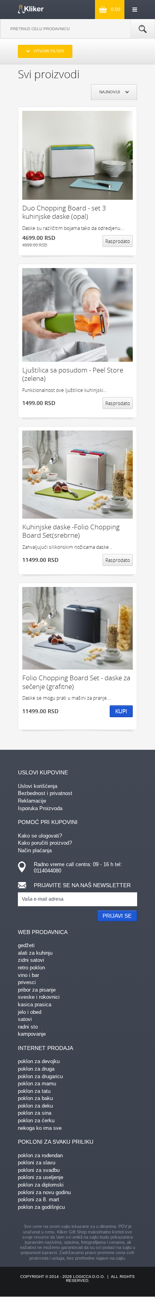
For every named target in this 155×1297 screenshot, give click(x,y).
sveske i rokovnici (39, 997)
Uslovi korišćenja (37, 786)
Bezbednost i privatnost (45, 793)
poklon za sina (34, 1113)
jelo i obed (29, 1012)
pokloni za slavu (36, 1163)
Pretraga (142, 29)
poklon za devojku (39, 1061)
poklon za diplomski (41, 1185)
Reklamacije (32, 801)
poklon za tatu (34, 1091)
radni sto (28, 1027)
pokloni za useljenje (40, 1177)
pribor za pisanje (37, 990)
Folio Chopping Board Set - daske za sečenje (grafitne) (76, 682)
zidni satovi (31, 960)
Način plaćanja (35, 850)
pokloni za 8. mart (38, 1199)
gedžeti (26, 945)
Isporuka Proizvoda (40, 808)
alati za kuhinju (35, 953)
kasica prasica (34, 1004)
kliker (31, 9)
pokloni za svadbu (39, 1170)
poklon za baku (35, 1098)
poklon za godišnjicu (41, 1207)
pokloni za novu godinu (44, 1192)
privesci (27, 982)
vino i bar (28, 975)
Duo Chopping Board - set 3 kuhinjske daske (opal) (64, 212)
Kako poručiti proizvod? (45, 843)
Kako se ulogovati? (40, 836)
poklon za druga (36, 1069)
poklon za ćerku (36, 1120)
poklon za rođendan (40, 1155)
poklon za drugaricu (40, 1076)
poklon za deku (35, 1106)
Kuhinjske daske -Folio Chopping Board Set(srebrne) (71, 531)
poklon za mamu (37, 1084)
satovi (25, 1019)
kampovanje (32, 1034)
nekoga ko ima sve (40, 1128)
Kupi (121, 711)
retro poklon (31, 968)
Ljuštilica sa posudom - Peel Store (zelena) (72, 374)
